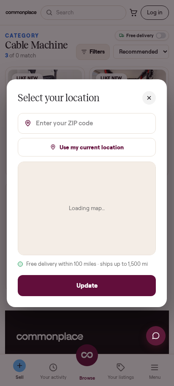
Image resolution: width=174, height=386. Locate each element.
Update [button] (87, 285)
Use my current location (92, 146)
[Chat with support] (156, 336)
